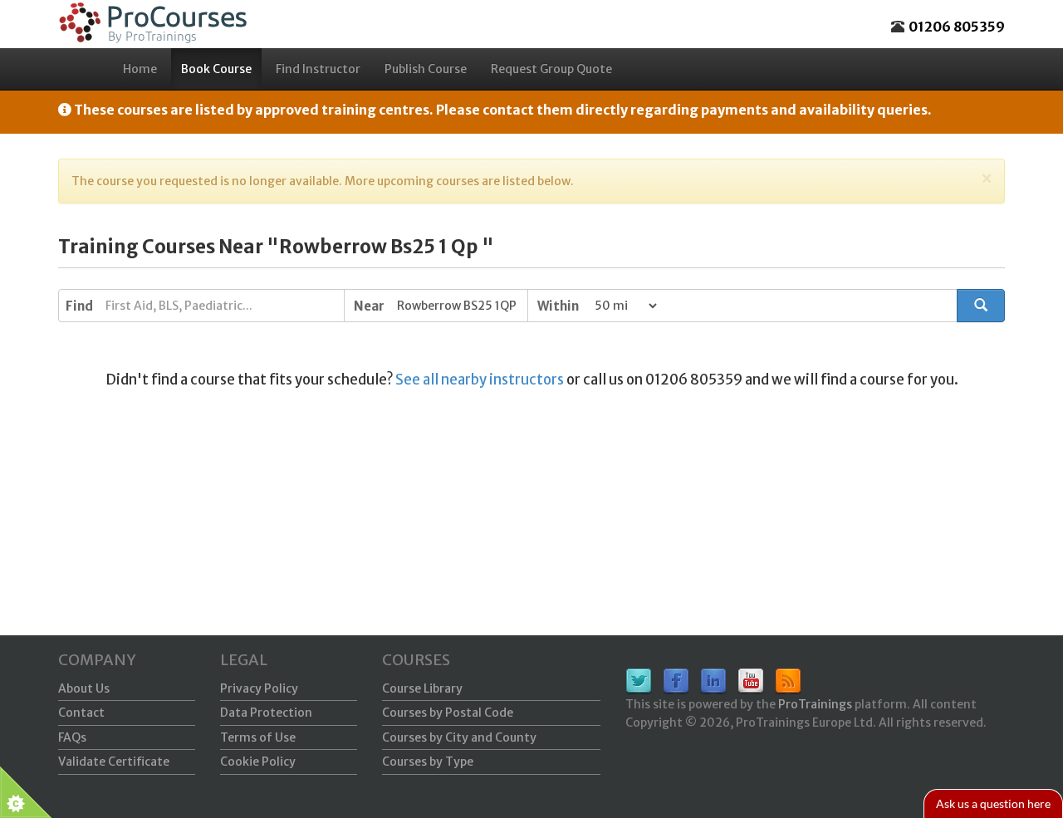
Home (140, 68)
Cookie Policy (258, 761)
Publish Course (426, 68)
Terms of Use (258, 737)
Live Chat (993, 803)
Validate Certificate (113, 761)
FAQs (72, 737)
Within (558, 306)
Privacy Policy (259, 688)
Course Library (422, 688)
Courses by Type (427, 761)
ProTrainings (815, 704)
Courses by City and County (459, 737)
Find (79, 306)
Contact (81, 712)
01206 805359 (957, 26)
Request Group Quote (551, 68)
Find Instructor (318, 68)
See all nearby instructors (479, 379)
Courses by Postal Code (447, 712)
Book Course (216, 68)
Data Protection (266, 712)
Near (369, 306)
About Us (84, 688)
